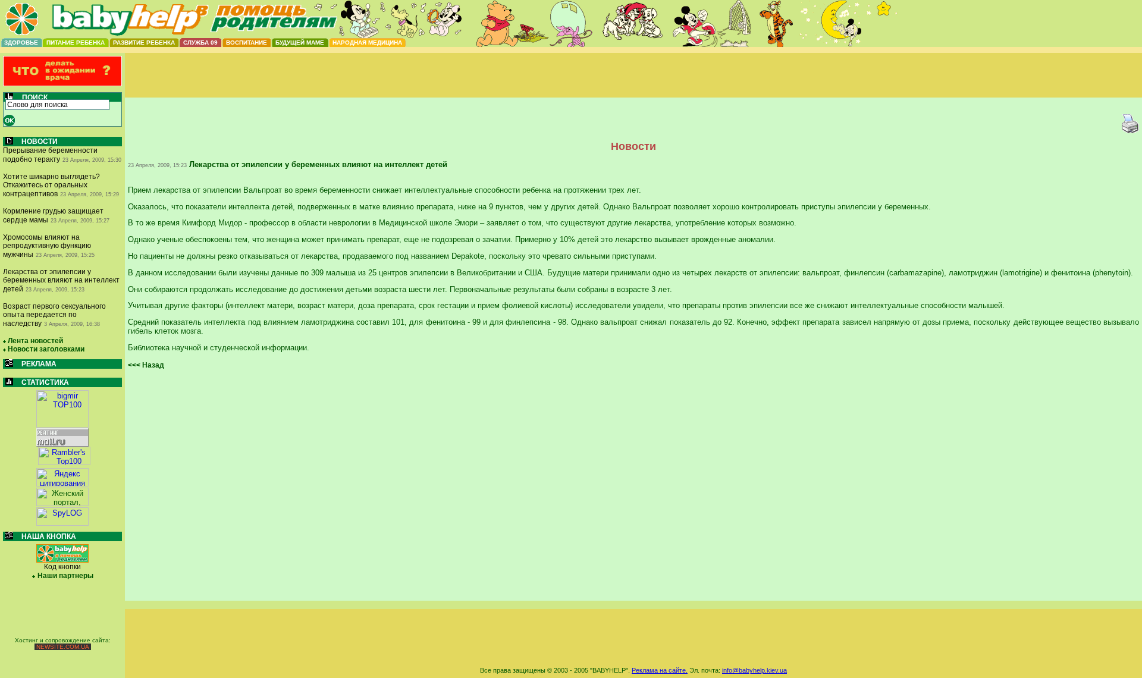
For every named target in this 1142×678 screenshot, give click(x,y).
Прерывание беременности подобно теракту (50, 155)
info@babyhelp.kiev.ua (754, 670)
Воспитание (246, 42)
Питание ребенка (75, 42)
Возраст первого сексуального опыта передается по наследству (54, 315)
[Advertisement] (633, 85)
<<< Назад (146, 365)
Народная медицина (367, 42)
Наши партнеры (65, 576)
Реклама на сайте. (660, 670)
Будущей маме (299, 42)
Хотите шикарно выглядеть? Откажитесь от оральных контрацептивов (51, 185)
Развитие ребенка (144, 42)
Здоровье (21, 42)
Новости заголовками (46, 349)
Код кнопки (62, 567)
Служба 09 (200, 42)
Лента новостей (35, 341)
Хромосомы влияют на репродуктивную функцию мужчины (47, 246)
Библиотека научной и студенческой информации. (218, 347)
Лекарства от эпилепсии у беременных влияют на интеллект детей (61, 280)
